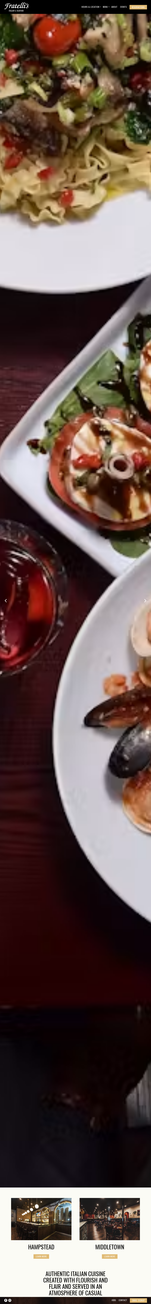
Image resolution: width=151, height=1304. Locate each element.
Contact (123, 1300)
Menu (106, 6)
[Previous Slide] (6, 600)
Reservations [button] (138, 7)
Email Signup (138, 1300)
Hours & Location (90, 6)
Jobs (113, 1300)
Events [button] (123, 6)
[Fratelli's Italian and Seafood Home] (19, 7)
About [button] (114, 6)
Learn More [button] (41, 1256)
